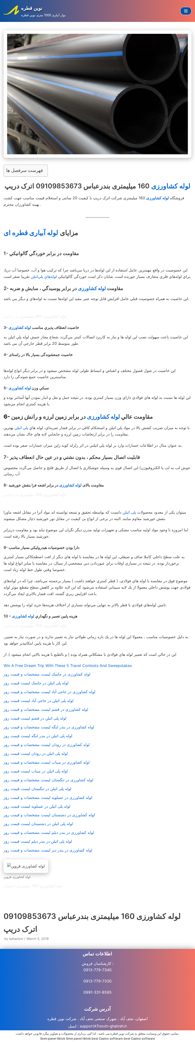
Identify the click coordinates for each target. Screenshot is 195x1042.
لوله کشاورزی (170, 186)
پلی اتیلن (129, 512)
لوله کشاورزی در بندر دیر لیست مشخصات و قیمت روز (48, 850)
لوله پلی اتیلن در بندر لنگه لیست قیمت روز (38, 735)
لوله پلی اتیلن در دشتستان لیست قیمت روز (38, 823)
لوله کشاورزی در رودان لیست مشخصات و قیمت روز (47, 744)
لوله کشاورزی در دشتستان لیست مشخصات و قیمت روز (49, 814)
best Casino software (107, 1038)
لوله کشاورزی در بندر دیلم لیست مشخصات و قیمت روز (49, 832)
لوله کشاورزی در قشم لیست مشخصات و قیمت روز (46, 709)
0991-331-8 (93, 992)
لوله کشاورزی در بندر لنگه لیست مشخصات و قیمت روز (49, 727)
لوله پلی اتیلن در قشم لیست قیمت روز (35, 718)
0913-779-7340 (97, 969)
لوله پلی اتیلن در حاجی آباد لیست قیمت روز (38, 700)
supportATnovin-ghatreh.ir (103, 1026)
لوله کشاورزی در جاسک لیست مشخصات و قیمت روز (47, 674)
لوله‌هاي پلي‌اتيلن (44, 276)
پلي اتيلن (21, 427)
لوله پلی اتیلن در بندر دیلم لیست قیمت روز (38, 841)
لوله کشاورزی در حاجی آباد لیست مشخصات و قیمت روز (49, 691)
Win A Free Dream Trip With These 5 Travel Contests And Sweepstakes (68, 665)
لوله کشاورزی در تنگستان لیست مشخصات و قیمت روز (48, 779)
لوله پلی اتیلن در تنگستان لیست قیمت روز (37, 788)
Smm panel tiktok (52, 1038)
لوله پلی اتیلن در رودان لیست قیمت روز (36, 753)
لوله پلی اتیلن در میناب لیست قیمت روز (36, 771)
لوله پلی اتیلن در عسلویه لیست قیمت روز (37, 806)
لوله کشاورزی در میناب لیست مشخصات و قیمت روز (47, 762)
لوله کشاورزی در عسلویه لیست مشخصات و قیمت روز (48, 797)
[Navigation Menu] (185, 11)
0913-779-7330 (97, 981)
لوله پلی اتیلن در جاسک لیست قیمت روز (36, 683)
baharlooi (16, 939)
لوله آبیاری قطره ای (31, 233)
